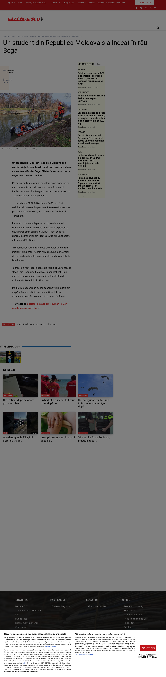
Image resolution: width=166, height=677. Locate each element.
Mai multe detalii (50, 646)
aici (24, 663)
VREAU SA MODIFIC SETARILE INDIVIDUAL (147, 656)
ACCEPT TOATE (148, 648)
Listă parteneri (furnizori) (84, 655)
